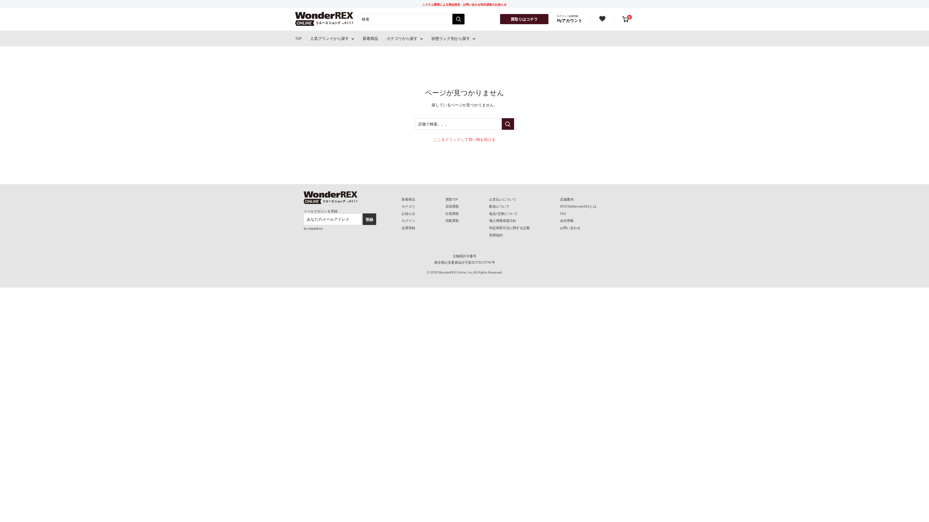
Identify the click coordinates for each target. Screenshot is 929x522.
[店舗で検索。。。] (508, 124)
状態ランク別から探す (450, 38)
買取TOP (451, 199)
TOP (298, 38)
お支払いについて (502, 199)
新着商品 (370, 38)
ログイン (408, 220)
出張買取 (452, 213)
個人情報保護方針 (502, 220)
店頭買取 (452, 206)
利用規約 (496, 235)
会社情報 (567, 220)
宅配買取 (452, 220)
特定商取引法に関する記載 (509, 228)
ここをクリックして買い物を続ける (464, 139)
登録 (369, 219)
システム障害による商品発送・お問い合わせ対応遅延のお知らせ (464, 4)
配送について (499, 206)
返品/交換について (503, 213)
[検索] (458, 19)
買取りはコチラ (524, 19)
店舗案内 (567, 199)
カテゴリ (408, 206)
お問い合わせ (570, 228)
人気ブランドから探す (329, 38)
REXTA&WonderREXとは (578, 206)
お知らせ (408, 213)
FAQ (563, 213)
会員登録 (408, 228)
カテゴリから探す (402, 38)
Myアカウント (569, 20)
